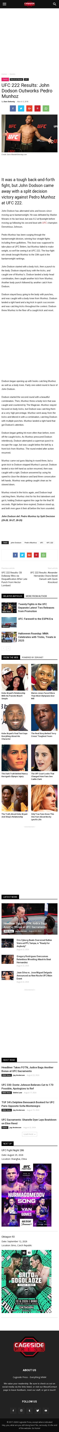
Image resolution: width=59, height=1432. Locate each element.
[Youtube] (46, 1411)
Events (5, 79)
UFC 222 (50, 542)
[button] (55, 4)
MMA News (6, 612)
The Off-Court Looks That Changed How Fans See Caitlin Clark (42, 776)
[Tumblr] (29, 1411)
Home (4, 74)
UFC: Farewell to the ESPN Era (35, 618)
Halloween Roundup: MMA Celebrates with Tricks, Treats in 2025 (37, 637)
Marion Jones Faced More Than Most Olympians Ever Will (43, 696)
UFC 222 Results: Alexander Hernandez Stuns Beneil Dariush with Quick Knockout (43, 577)
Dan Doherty (9, 101)
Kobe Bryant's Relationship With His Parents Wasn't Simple (13, 696)
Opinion (5, 626)
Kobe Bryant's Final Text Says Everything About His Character (14, 736)
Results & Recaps (16, 79)
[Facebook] (13, 1411)
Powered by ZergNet (32, 657)
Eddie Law (17, 1092)
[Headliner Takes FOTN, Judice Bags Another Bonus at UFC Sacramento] (29, 919)
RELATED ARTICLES (12, 596)
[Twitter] (38, 1411)
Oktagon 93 (8, 1236)
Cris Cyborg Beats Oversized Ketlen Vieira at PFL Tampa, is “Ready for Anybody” (34, 943)
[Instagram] (21, 1411)
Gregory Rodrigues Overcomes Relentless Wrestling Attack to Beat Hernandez (34, 959)
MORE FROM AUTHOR (36, 596)
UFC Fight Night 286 (13, 1150)
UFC (26, 79)
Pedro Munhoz (31, 542)
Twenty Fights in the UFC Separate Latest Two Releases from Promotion (36, 608)
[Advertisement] (29, 39)
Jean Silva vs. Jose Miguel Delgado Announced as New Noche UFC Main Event (34, 975)
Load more (28, 1134)
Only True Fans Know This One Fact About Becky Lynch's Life (42, 817)
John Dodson (16, 542)
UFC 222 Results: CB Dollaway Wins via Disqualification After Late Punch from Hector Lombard (14, 579)
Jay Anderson (21, 931)
